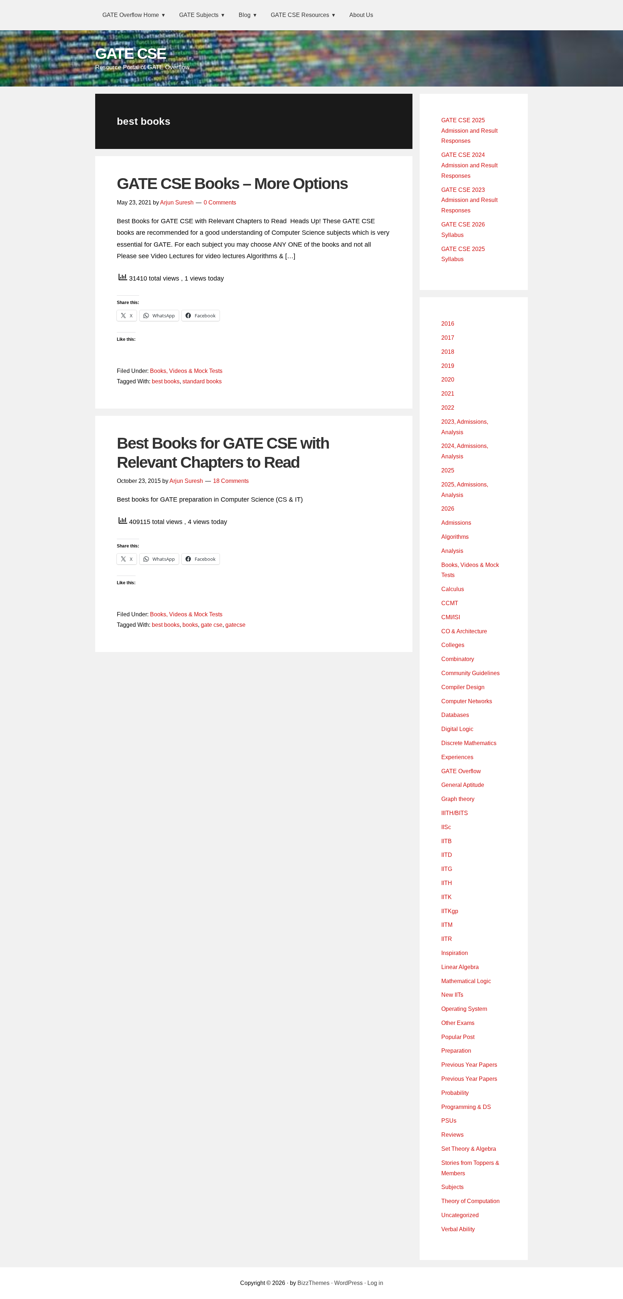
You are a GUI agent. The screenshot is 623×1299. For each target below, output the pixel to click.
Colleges (452, 645)
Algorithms (455, 537)
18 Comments (231, 481)
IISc (446, 827)
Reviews (452, 1135)
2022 (447, 408)
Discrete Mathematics (468, 743)
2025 (447, 470)
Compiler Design (463, 687)
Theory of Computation (470, 1201)
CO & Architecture (464, 631)
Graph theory (457, 799)
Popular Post (457, 1037)
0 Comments (220, 202)
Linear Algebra (460, 967)
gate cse (211, 625)
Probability (455, 1093)
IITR (446, 939)
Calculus (452, 589)
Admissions (456, 523)
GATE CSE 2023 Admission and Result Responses (469, 200)
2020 (447, 380)
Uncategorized (460, 1215)
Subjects (452, 1187)
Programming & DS (466, 1107)
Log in (375, 1283)
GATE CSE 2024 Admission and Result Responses (469, 165)
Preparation (456, 1051)
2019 (447, 366)
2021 (447, 394)
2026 (447, 509)
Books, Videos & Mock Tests (186, 371)
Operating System (464, 1009)
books (190, 625)
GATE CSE (130, 53)
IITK (446, 897)
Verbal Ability (458, 1229)
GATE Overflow (461, 771)
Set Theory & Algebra (468, 1149)
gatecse (235, 625)
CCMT (449, 603)
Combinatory (457, 659)
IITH (446, 883)
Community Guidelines (470, 673)
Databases (455, 715)
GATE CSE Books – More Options (232, 183)
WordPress (348, 1283)
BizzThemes (313, 1283)
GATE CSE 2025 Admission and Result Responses (469, 130)
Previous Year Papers (469, 1065)
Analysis (452, 551)
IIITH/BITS (454, 813)
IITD (446, 855)
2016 (447, 324)
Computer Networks (466, 701)
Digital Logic (457, 729)
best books (166, 381)
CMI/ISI (450, 617)
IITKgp (449, 911)
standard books (202, 381)
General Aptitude (462, 785)
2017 (447, 338)
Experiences (457, 757)
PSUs (448, 1121)
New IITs (452, 995)
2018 (447, 352)
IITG (446, 869)
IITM (446, 925)
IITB (446, 841)
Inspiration (454, 953)
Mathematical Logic (466, 981)
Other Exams (457, 1023)
